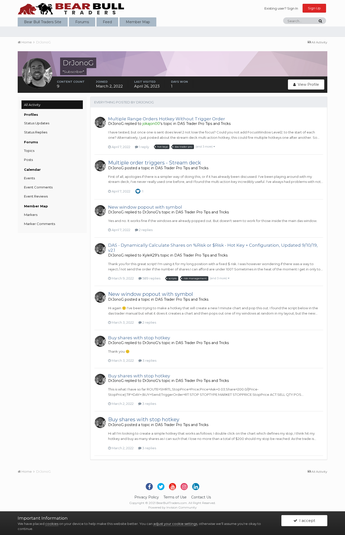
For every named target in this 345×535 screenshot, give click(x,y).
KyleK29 (149, 255)
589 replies (151, 278)
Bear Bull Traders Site (42, 22)
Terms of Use (175, 497)
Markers (30, 215)
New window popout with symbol (145, 207)
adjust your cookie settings (175, 524)
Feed (107, 22)
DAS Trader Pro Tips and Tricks (204, 123)
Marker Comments (39, 224)
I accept (306, 520)
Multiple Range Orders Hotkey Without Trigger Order (166, 118)
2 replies (145, 230)
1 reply (143, 147)
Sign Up (314, 8)
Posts (28, 160)
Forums (82, 22)
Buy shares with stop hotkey (139, 337)
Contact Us (201, 497)
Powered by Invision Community (172, 507)
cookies (51, 524)
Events (29, 178)
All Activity (32, 105)
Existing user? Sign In (281, 8)
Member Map (138, 22)
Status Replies (35, 132)
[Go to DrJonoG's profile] (100, 122)
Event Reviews (36, 196)
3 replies (149, 360)
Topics (29, 151)
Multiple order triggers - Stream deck (154, 163)
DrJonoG (116, 123)
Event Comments (38, 187)
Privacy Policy (146, 497)
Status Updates (36, 123)
